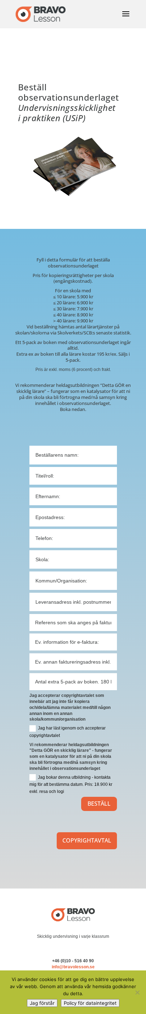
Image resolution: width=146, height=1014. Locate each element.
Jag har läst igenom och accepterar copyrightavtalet (67, 732)
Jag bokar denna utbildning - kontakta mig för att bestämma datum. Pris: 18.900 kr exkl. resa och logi (70, 784)
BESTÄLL (99, 803)
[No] (137, 992)
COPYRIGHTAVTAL (86, 840)
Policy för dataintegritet (90, 1003)
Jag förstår (42, 1003)
